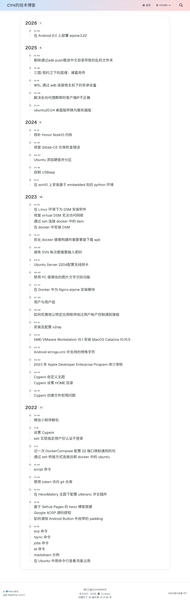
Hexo (11, 591)
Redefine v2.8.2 (16, 595)
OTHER (163, 5)
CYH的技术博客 (21, 5)
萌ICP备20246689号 (95, 589)
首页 (148, 5)
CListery (106, 593)
